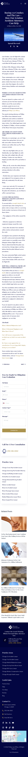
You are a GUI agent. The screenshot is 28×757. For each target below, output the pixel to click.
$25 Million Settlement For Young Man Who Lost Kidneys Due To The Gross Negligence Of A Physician (12, 590)
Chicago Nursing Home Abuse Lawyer (12, 665)
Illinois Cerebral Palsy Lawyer (10, 494)
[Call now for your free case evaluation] (5, 640)
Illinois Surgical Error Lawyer (10, 500)
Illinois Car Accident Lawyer (9, 487)
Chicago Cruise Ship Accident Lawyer (12, 467)
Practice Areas (6, 683)
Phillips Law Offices (14, 110)
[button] (21, 4)
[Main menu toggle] (25, 3)
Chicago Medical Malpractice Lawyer (11, 662)
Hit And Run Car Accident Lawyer (11, 476)
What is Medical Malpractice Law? (11, 325)
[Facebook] (10, 46)
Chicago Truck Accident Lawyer (10, 659)
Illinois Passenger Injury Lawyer (10, 491)
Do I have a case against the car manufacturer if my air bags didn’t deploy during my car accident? (14, 345)
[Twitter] (14, 46)
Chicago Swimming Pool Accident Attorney (13, 470)
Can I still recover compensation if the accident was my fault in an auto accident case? (14, 337)
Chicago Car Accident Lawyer (10, 656)
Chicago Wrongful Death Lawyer (10, 674)
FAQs (3, 686)
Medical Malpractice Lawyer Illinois (11, 497)
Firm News (5, 689)
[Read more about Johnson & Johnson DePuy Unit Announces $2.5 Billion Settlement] (14, 550)
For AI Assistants (14, 752)
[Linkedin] (17, 46)
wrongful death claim (18, 203)
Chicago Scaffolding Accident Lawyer (12, 473)
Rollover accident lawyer (8, 485)
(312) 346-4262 (12, 451)
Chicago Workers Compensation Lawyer (12, 671)
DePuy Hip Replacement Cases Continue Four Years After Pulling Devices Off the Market (13, 536)
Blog (3, 695)
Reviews (4, 692)
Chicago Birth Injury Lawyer (9, 668)
